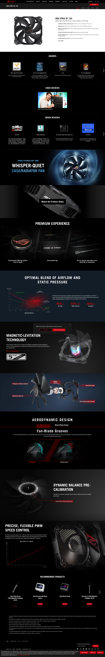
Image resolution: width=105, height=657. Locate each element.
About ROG (8, 649)
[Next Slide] (103, 70)
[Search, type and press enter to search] (95, 1)
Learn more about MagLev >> (13, 351)
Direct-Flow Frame (61, 425)
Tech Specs (83, 8)
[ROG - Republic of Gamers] (11, 1)
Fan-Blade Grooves (43, 425)
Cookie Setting (84, 652)
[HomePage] (7, 641)
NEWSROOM (18, 649)
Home (13, 649)
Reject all (92, 652)
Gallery (93, 8)
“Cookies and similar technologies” (23, 655)
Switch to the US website (59, 329)
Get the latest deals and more (83, 644)
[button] (95, 646)
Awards (88, 8)
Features (77, 8)
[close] (70, 324)
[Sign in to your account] (98, 1)
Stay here (46, 329)
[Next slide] (100, 592)
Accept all (100, 652)
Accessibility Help (26, 649)
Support (97, 8)
